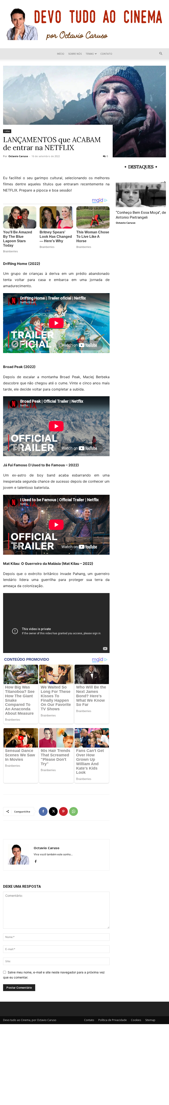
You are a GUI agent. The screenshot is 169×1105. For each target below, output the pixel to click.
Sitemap (150, 1020)
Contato (106, 53)
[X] (53, 811)
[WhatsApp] (73, 811)
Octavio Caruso (18, 156)
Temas (90, 53)
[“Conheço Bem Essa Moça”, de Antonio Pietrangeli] (141, 194)
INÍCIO (60, 53)
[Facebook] (43, 811)
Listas (7, 131)
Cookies (136, 1020)
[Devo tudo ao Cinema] (84, 24)
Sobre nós (75, 53)
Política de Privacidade (112, 1020)
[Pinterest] (63, 811)
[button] (160, 54)
